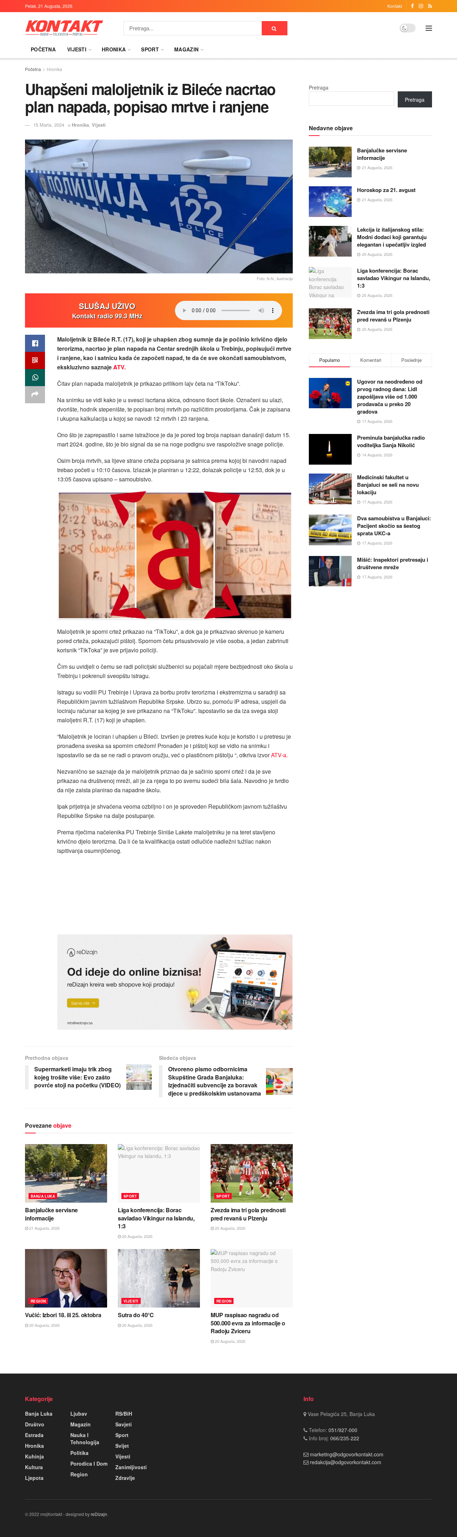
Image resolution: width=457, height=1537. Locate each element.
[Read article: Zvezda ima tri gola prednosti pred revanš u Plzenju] (252, 1173)
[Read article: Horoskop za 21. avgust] (330, 201)
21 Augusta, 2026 (44, 1228)
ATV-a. (279, 755)
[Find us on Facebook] (412, 6)
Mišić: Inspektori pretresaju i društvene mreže (392, 563)
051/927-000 (342, 1430)
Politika (79, 1452)
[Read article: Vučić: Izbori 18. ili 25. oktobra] (66, 1278)
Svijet (122, 1445)
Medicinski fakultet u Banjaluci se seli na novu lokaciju (388, 484)
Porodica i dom (88, 1463)
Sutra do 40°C (136, 1315)
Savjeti (123, 1424)
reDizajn (99, 1514)
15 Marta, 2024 (48, 124)
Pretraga (318, 87)
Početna (43, 49)
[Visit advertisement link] (175, 982)
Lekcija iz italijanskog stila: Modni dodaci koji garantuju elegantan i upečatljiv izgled (392, 237)
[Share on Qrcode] (35, 360)
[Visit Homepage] (64, 28)
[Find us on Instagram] (421, 6)
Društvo (34, 1424)
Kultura (34, 1467)
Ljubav (78, 1413)
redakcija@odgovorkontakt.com (345, 1462)
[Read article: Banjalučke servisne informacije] (66, 1173)
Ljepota (34, 1477)
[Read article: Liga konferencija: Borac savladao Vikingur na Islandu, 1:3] (159, 1173)
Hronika (114, 49)
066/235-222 (344, 1438)
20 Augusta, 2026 (136, 1236)
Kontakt (394, 6)
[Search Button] (274, 28)
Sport (150, 49)
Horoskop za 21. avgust (386, 190)
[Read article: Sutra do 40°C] (159, 1278)
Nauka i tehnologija (84, 1438)
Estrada (34, 1435)
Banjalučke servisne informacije (51, 1214)
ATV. (119, 367)
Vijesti (76, 49)
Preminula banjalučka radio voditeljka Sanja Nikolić (391, 441)
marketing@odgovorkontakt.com (346, 1454)
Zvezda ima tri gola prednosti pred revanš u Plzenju (248, 1214)
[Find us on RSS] (430, 6)
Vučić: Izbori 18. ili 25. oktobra (63, 1315)
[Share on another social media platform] (35, 394)
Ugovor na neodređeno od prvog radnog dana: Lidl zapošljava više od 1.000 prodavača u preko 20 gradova (389, 396)
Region (38, 1301)
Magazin (186, 49)
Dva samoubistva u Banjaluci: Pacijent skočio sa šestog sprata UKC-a (394, 525)
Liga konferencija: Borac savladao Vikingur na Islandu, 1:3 (156, 1218)
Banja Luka (43, 1196)
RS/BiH (123, 1413)
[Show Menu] (429, 28)
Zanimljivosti (131, 1467)
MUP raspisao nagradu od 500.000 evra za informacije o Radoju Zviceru (248, 1323)
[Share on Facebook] (35, 343)
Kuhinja (34, 1456)
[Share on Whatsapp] (35, 377)
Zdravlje (125, 1477)
